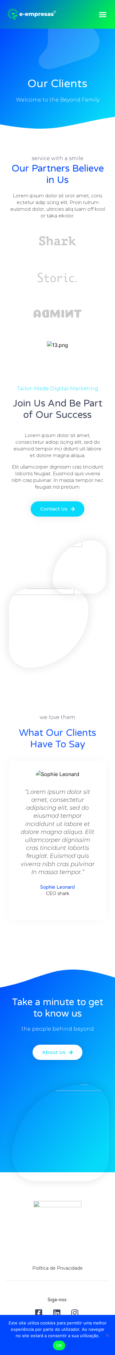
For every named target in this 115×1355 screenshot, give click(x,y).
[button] (103, 14)
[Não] (107, 1335)
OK (59, 1345)
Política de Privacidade (57, 1268)
